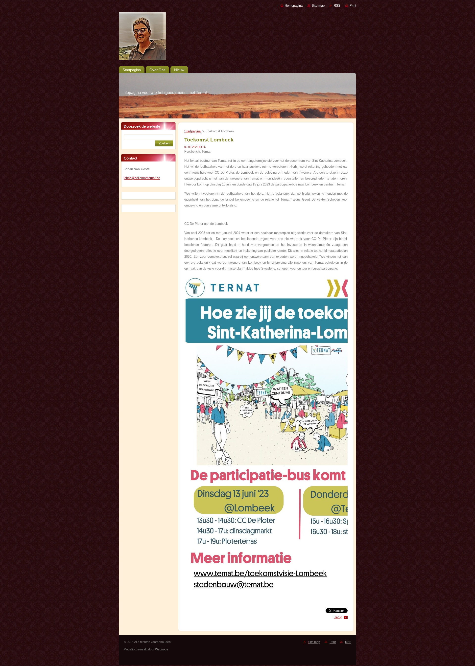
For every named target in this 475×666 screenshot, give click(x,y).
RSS (337, 5)
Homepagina (294, 5)
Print (353, 5)
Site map (318, 5)
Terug (338, 617)
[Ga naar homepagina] (237, 37)
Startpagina (192, 131)
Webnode (161, 649)
